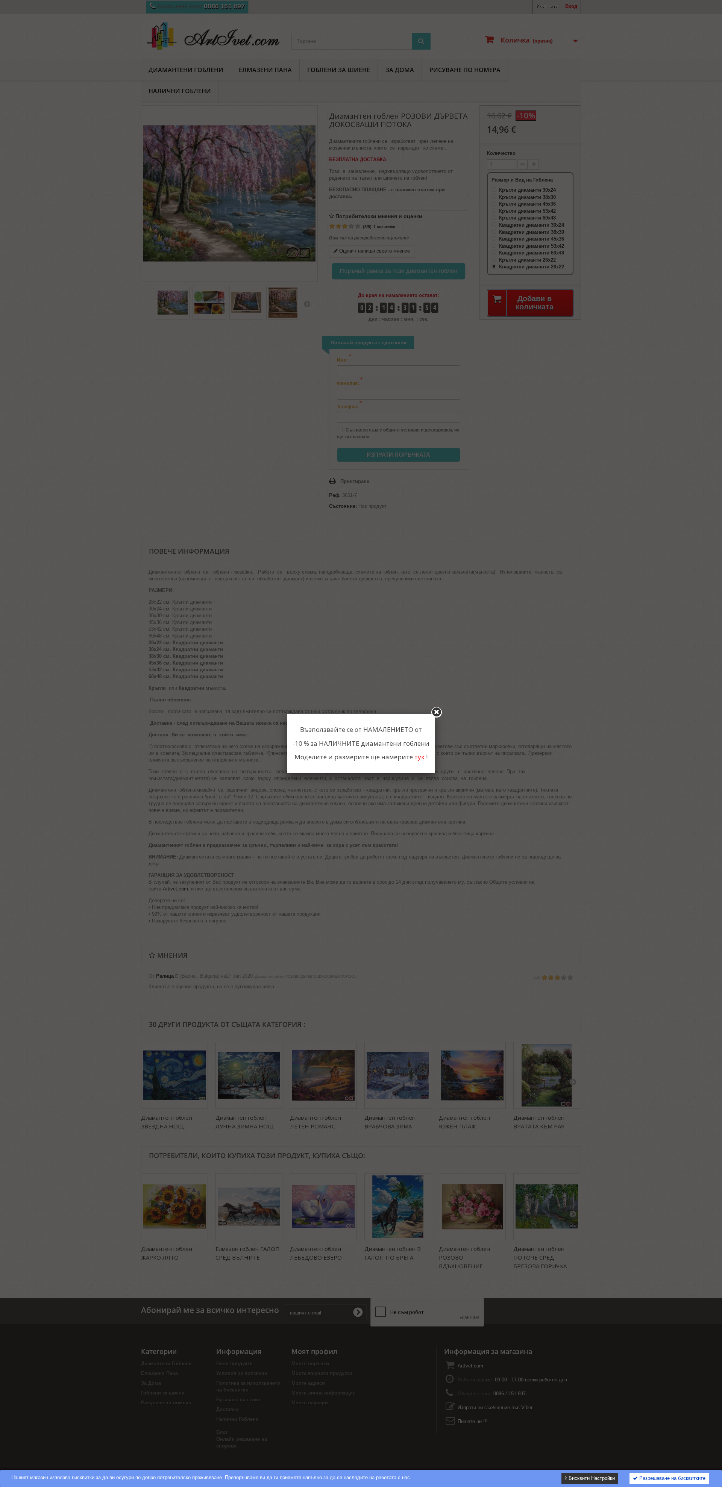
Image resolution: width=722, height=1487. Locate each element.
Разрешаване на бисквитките (671, 1478)
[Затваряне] (436, 712)
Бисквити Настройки (591, 1478)
